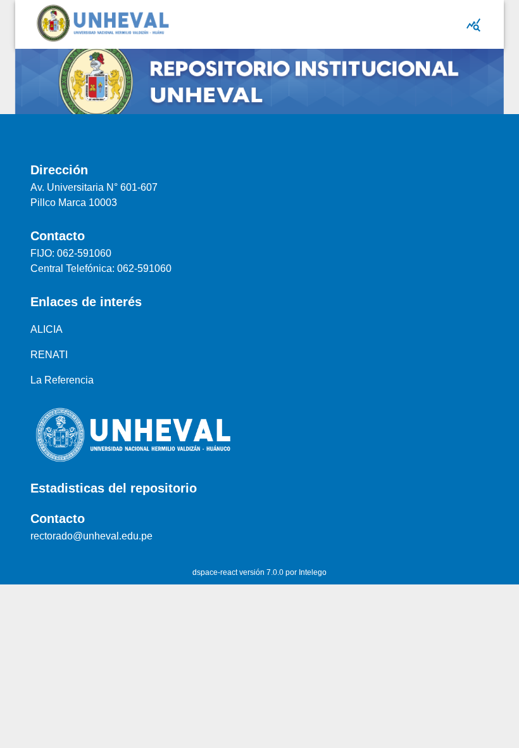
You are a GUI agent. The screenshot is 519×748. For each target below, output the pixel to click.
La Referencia (62, 380)
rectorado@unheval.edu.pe (91, 536)
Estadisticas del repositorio (113, 488)
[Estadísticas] (473, 25)
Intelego (313, 572)
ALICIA (46, 329)
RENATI (49, 354)
